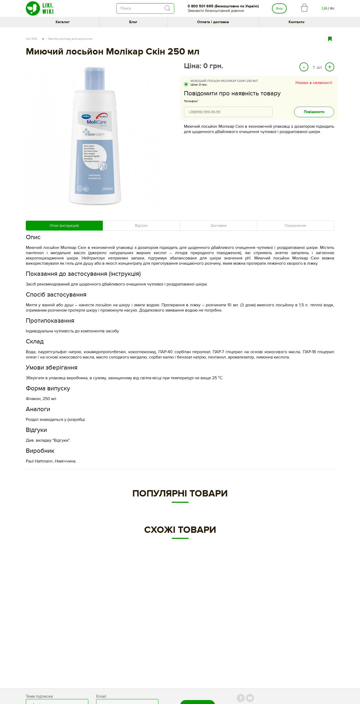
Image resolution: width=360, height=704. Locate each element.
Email (101, 696)
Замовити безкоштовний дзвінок (216, 10)
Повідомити (314, 112)
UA (325, 8)
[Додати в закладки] (331, 38)
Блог (133, 22)
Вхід (279, 8)
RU (332, 8)
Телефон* (191, 101)
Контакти (296, 22)
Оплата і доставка (213, 22)
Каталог (63, 22)
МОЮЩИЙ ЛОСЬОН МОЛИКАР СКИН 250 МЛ (224, 83)
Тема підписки (39, 696)
